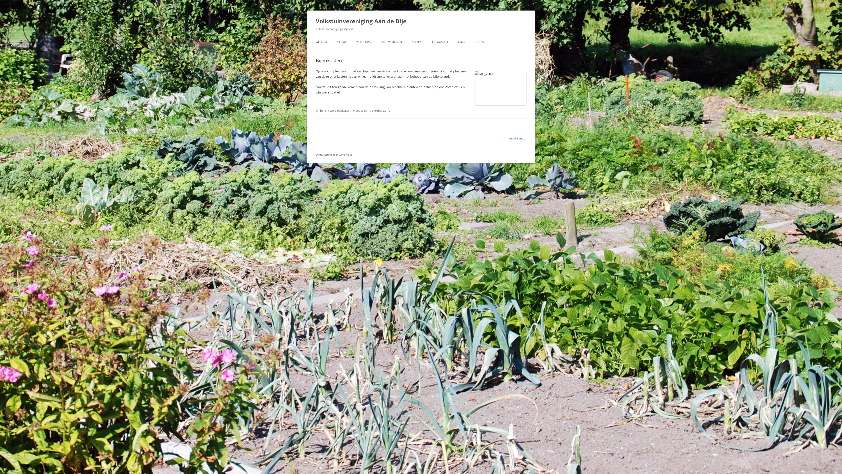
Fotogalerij (440, 42)
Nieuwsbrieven (391, 42)
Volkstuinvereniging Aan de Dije (361, 21)
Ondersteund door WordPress (334, 154)
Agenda (417, 42)
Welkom (321, 42)
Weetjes (358, 111)
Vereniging (364, 42)
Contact (481, 42)
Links (461, 42)
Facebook (517, 138)
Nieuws (342, 42)
